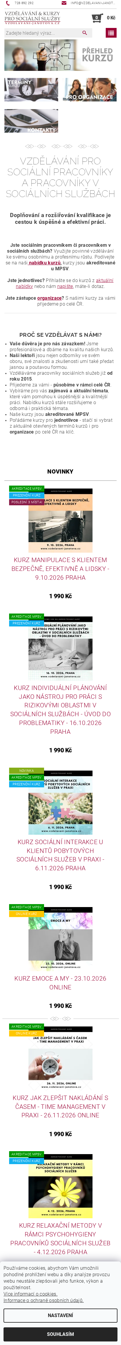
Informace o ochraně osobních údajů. (44, 1300)
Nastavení (60, 1315)
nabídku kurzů (44, 263)
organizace (49, 298)
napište (65, 286)
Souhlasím (60, 1334)
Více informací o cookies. (31, 1294)
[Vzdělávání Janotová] (32, 18)
